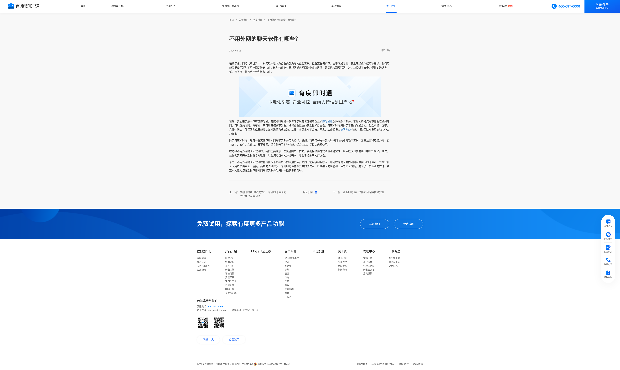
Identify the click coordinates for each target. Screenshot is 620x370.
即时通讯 (327, 121)
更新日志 (393, 265)
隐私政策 (418, 364)
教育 (287, 293)
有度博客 (257, 19)
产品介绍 (171, 6)
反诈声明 (342, 262)
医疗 (287, 281)
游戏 (287, 285)
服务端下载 (394, 262)
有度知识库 (231, 293)
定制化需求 (231, 281)
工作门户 (229, 265)
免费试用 (408, 224)
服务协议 (403, 364)
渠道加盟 (336, 6)
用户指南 (367, 262)
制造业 (288, 265)
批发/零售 (289, 289)
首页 (83, 6)
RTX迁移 (229, 289)
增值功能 (229, 285)
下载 (205, 339)
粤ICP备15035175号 (243, 364)
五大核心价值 (204, 265)
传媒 (287, 277)
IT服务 (288, 296)
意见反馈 (367, 273)
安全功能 (229, 269)
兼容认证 (201, 262)
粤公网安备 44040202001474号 (273, 364)
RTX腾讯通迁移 (230, 6)
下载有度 (501, 6)
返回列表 (308, 192)
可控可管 (229, 273)
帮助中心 (446, 6)
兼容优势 (201, 258)
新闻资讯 (342, 269)
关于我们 (391, 6)
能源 (287, 273)
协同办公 (345, 129)
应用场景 (201, 269)
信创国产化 (117, 6)
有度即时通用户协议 (383, 364)
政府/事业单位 (292, 258)
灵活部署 (229, 277)
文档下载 (367, 258)
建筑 (287, 269)
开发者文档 (369, 269)
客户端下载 (394, 258)
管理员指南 (369, 265)
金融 (287, 262)
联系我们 (374, 224)
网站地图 (362, 364)
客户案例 (281, 6)
